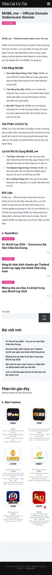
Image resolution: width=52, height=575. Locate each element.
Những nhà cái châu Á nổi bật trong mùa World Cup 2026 (23, 289)
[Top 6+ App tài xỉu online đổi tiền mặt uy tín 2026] (14, 3)
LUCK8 (13, 464)
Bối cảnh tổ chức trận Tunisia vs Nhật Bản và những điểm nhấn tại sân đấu (25, 365)
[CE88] (39, 420)
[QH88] (13, 503)
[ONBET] (39, 461)
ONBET (39, 464)
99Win (13, 423)
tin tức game (8, 23)
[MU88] (39, 503)
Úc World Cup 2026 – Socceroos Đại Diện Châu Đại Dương (24, 246)
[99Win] (13, 420)
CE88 (39, 423)
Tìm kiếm (6, 312)
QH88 (13, 506)
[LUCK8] (13, 461)
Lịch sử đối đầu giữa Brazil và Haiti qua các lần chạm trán (26, 373)
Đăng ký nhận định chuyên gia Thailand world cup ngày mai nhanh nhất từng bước (25, 268)
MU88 (39, 506)
